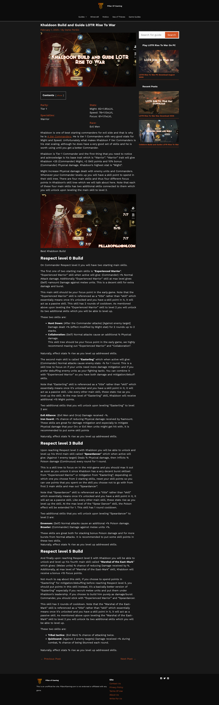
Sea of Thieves (118, 17)
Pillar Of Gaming (114, 6)
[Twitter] (165, 678)
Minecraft (94, 17)
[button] (86, 17)
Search (172, 34)
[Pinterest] (168, 678)
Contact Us (115, 683)
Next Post (128, 658)
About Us (114, 695)
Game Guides (135, 17)
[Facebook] (161, 678)
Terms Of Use (116, 691)
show (59, 95)
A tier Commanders (59, 136)
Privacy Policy (116, 687)
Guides (81, 17)
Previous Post (51, 658)
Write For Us (116, 698)
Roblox (106, 17)
